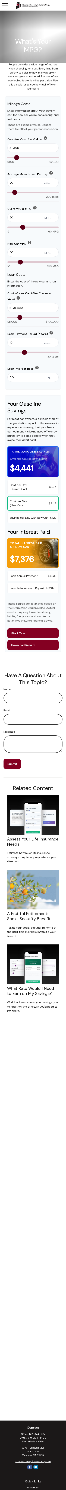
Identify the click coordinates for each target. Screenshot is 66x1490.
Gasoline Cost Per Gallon (27, 138)
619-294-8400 (37, 1437)
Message (9, 732)
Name (7, 689)
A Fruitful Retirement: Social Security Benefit (29, 916)
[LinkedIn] (35, 1467)
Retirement (33, 1487)
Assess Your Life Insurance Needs (32, 841)
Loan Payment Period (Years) (30, 333)
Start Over (18, 633)
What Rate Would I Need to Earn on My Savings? (30, 991)
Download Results (23, 645)
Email (7, 710)
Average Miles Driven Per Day (30, 173)
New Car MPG (19, 243)
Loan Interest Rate (23, 368)
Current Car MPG (22, 208)
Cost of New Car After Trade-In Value (29, 296)
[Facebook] (29, 1467)
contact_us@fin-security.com (33, 1461)
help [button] (45, 138)
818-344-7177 (37, 1434)
